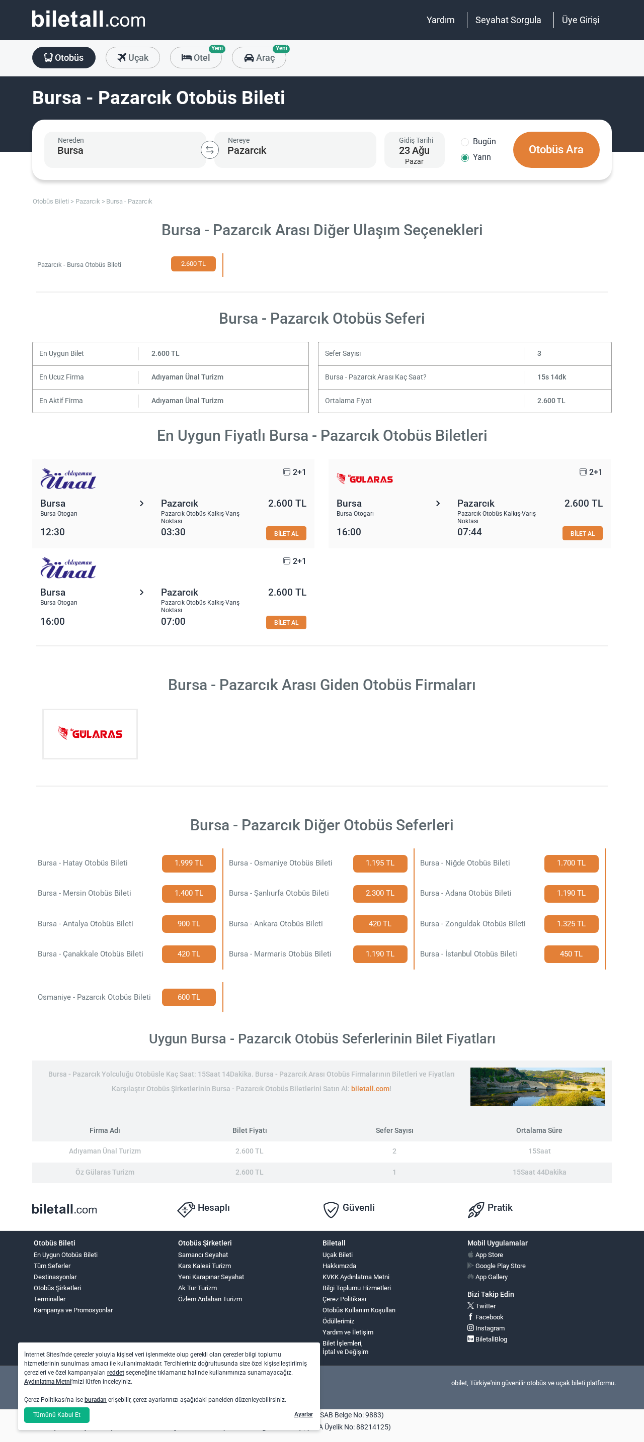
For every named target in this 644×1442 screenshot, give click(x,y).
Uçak (137, 57)
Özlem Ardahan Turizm (210, 1299)
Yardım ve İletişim (348, 1332)
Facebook (489, 1317)
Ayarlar (303, 1414)
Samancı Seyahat (203, 1255)
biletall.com (370, 1089)
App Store (488, 1255)
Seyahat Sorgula (508, 20)
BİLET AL (286, 533)
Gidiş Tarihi (416, 140)
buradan (96, 1399)
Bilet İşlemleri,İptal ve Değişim (345, 1347)
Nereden (71, 140)
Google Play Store (500, 1266)
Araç (270, 55)
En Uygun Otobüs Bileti (66, 1255)
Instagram (489, 1328)
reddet (115, 1372)
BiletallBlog (490, 1339)
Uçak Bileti (338, 1255)
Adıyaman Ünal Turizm (187, 377)
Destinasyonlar (55, 1277)
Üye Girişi (580, 20)
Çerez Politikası (344, 1299)
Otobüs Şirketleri (57, 1288)
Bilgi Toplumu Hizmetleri (357, 1288)
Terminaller (49, 1299)
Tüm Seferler (52, 1266)
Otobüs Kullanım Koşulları (359, 1310)
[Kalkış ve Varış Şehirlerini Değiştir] (210, 150)
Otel (207, 55)
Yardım (441, 20)
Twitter (485, 1306)
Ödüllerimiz (338, 1321)
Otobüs (68, 57)
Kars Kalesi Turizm (204, 1266)
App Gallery (491, 1277)
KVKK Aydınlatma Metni (356, 1277)
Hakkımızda (339, 1266)
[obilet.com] (88, 28)
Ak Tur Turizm (197, 1288)
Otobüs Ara (556, 149)
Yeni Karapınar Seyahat (211, 1277)
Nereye (239, 140)
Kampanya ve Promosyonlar (73, 1310)
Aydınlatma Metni (47, 1381)
